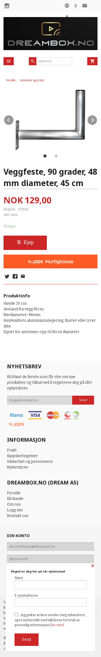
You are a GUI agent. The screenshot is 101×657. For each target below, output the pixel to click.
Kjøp (28, 242)
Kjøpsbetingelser (22, 456)
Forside (10, 80)
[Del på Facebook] (14, 276)
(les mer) (57, 625)
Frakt (12, 450)
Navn (19, 578)
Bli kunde (15, 498)
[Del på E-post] (22, 276)
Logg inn (15, 510)
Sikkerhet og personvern (30, 461)
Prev (13, 119)
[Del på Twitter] (7, 276)
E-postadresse (26, 595)
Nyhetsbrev (17, 467)
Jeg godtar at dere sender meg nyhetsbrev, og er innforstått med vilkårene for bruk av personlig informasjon (50, 620)
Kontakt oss (18, 515)
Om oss (14, 504)
